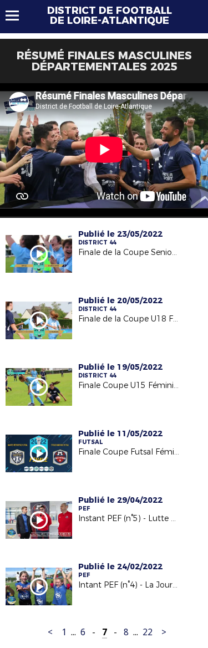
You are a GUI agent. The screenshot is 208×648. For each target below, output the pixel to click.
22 (148, 632)
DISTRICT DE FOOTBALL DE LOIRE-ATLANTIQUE (109, 15)
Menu (17, 15)
